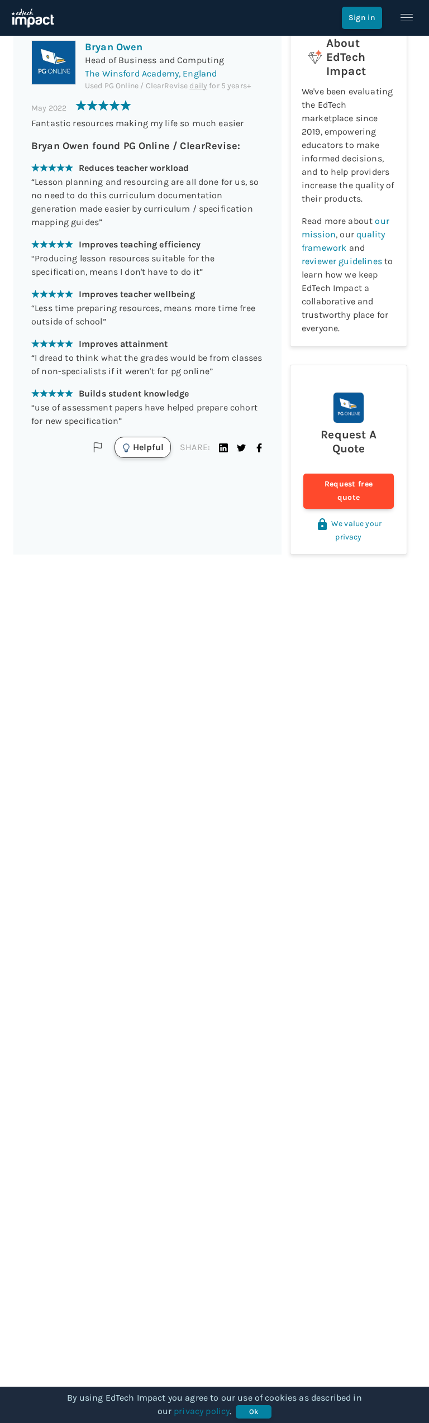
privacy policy (202, 1411)
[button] (223, 447)
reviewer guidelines (342, 261)
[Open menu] (406, 18)
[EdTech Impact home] (32, 18)
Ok (254, 1411)
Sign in (362, 17)
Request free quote (349, 490)
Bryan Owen (114, 47)
